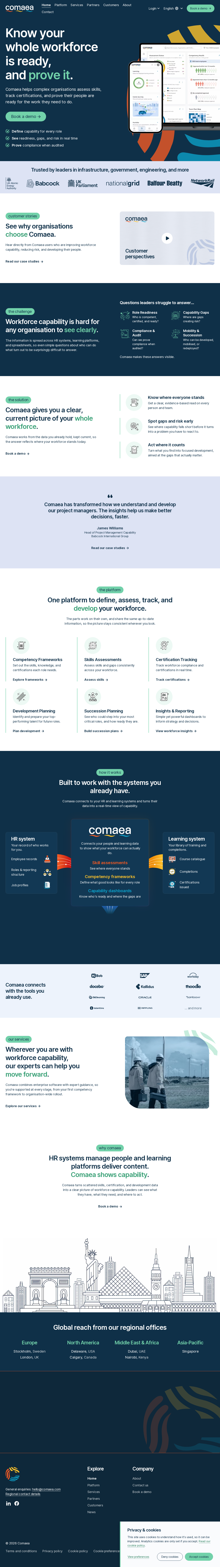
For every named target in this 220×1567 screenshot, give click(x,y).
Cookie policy (78, 1551)
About (127, 5)
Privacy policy (52, 1551)
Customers (111, 5)
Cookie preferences (107, 1551)
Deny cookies (169, 1556)
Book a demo (142, 1492)
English (169, 8)
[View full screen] (168, 1417)
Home (46, 5)
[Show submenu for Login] (158, 8)
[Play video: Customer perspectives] (167, 238)
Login (152, 8)
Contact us (141, 1485)
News (91, 1512)
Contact (48, 12)
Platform (61, 5)
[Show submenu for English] (181, 8)
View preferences (138, 1556)
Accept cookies (199, 1556)
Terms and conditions (21, 1551)
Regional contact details (23, 1494)
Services (77, 5)
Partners (93, 5)
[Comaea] (19, 8)
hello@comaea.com (46, 1489)
